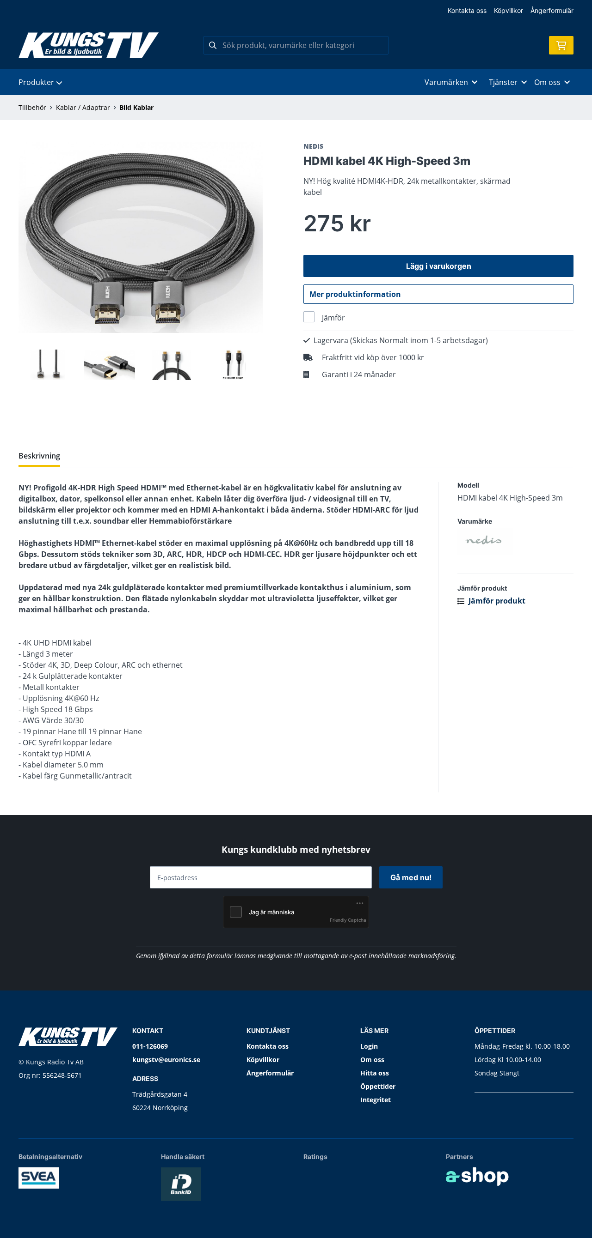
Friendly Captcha (348, 920)
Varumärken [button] (446, 82)
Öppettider (377, 1086)
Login (369, 1046)
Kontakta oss (467, 10)
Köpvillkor (508, 10)
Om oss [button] (547, 82)
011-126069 (150, 1046)
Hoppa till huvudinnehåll (292, 12)
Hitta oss (374, 1073)
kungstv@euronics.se (166, 1059)
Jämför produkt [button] (496, 601)
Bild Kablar (136, 107)
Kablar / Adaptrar (83, 107)
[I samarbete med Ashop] (477, 1176)
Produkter (36, 82)
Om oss (372, 1059)
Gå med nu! (411, 877)
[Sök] (213, 45)
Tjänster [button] (503, 82)
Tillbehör (32, 107)
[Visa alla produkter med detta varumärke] (515, 541)
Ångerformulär (552, 10)
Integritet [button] (375, 1099)
